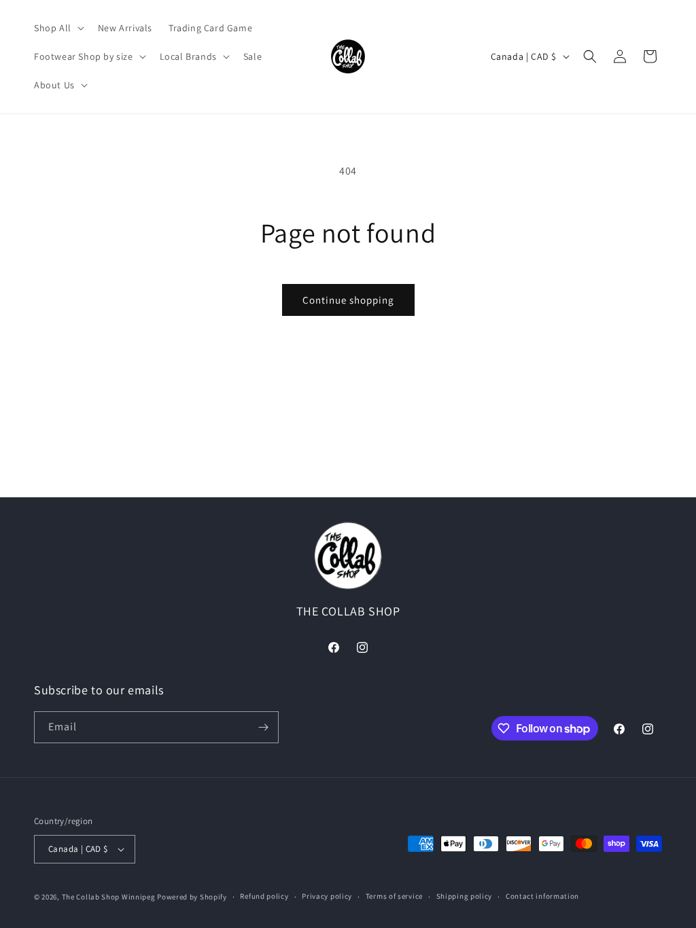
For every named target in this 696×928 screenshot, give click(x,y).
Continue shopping (348, 299)
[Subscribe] (263, 727)
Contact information (542, 896)
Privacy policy (327, 896)
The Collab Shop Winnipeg (109, 897)
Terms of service (394, 896)
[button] (58, 28)
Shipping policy (464, 896)
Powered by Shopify (192, 897)
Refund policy (264, 896)
